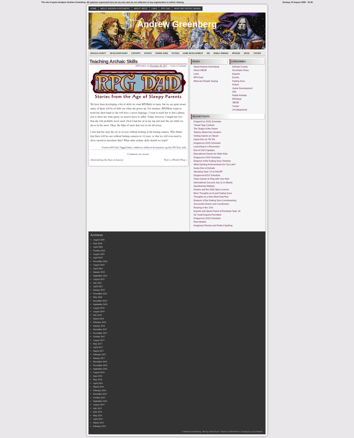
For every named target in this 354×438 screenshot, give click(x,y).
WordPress (235, 431)
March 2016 (98, 386)
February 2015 (99, 426)
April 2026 (98, 246)
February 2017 (99, 354)
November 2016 (100, 365)
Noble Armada (221, 53)
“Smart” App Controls (204, 125)
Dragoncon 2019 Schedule (207, 218)
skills (184, 147)
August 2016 (99, 372)
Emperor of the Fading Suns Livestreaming (215, 200)
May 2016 (97, 379)
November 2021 (100, 293)
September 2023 (100, 275)
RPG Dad (165, 8)
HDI (208, 53)
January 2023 (99, 289)
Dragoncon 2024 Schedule (207, 157)
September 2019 (100, 304)
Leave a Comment (178, 66)
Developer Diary (119, 53)
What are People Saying (187, 8)
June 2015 (97, 411)
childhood (137, 147)
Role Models (200, 222)
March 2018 (98, 318)
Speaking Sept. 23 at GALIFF (208, 171)
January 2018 (99, 325)
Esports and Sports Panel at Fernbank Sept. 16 (217, 211)
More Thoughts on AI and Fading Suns (213, 193)
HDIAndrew (141, 66)
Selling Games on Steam (206, 136)
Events (148, 53)
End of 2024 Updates (204, 150)
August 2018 (99, 311)
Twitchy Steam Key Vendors (207, 132)
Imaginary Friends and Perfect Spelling (213, 225)
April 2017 (98, 347)
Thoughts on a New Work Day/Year (211, 196)
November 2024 (100, 261)
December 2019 (100, 300)
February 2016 (99, 390)
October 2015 (99, 397)
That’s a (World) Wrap (174, 159)
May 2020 (97, 296)
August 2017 (99, 340)
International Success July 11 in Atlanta (213, 182)
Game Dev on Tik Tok (204, 139)
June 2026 (97, 243)
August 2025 (99, 253)
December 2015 (100, 393)
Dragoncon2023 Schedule (207, 175)
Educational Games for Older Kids (211, 154)
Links (154, 8)
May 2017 (97, 343)
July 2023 (97, 282)
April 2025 (98, 257)
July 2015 (97, 408)
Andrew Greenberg (177, 24)
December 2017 (100, 329)
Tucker (257, 53)
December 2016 (100, 361)
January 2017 (99, 357)
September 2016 (100, 368)
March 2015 (98, 422)
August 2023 (99, 279)
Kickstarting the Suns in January (107, 159)
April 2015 (98, 418)
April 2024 (98, 268)
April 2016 (98, 383)
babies (129, 147)
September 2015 (100, 400)
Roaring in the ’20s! (203, 207)
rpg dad (168, 147)
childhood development (153, 147)
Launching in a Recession (207, 146)
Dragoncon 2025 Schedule (207, 143)
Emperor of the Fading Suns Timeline (212, 161)
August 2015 (99, 404)
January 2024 (99, 271)
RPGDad (236, 53)
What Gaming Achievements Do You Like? (215, 164)
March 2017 (98, 350)
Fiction (175, 53)
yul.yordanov (257, 431)
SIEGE (247, 53)
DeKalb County (98, 53)
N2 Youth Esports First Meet (207, 215)
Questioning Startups (204, 186)
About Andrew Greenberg (115, 8)
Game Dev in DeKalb (204, 168)
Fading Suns (161, 53)
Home (93, 8)
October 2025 (99, 250)
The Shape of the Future (206, 128)
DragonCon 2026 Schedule (207, 121)
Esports (135, 53)
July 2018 (97, 314)
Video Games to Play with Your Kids (211, 179)
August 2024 (99, 264)
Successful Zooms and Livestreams (211, 204)
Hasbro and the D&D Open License (211, 189)
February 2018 (99, 322)
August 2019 (99, 307)
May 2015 (97, 415)
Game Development (193, 53)
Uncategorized (239, 109)
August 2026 (99, 239)
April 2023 (98, 286)
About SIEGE (141, 8)
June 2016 (97, 375)
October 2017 (99, 336)
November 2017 (100, 332)
